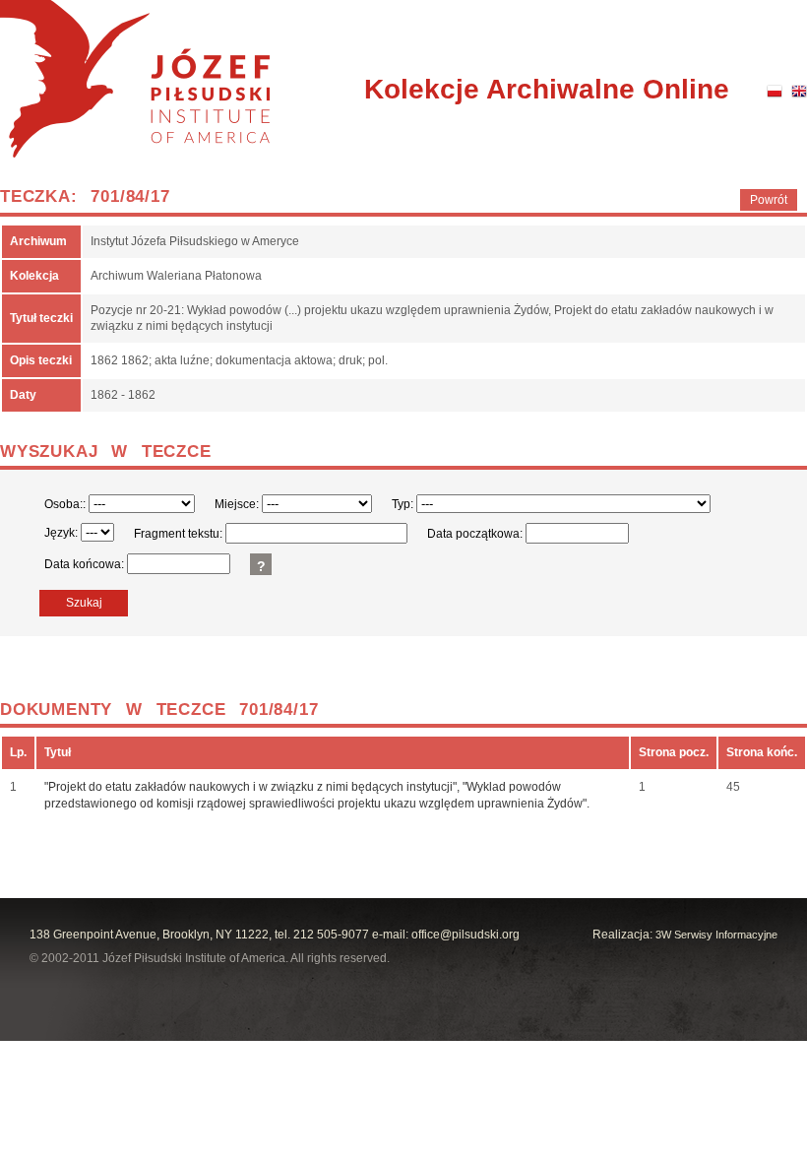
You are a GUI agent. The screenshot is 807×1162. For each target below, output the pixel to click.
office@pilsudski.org (465, 934)
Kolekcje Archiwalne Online (546, 89)
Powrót (768, 200)
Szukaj (84, 603)
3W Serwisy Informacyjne (716, 934)
